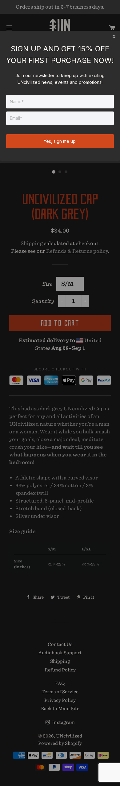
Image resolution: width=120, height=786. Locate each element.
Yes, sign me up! (60, 141)
